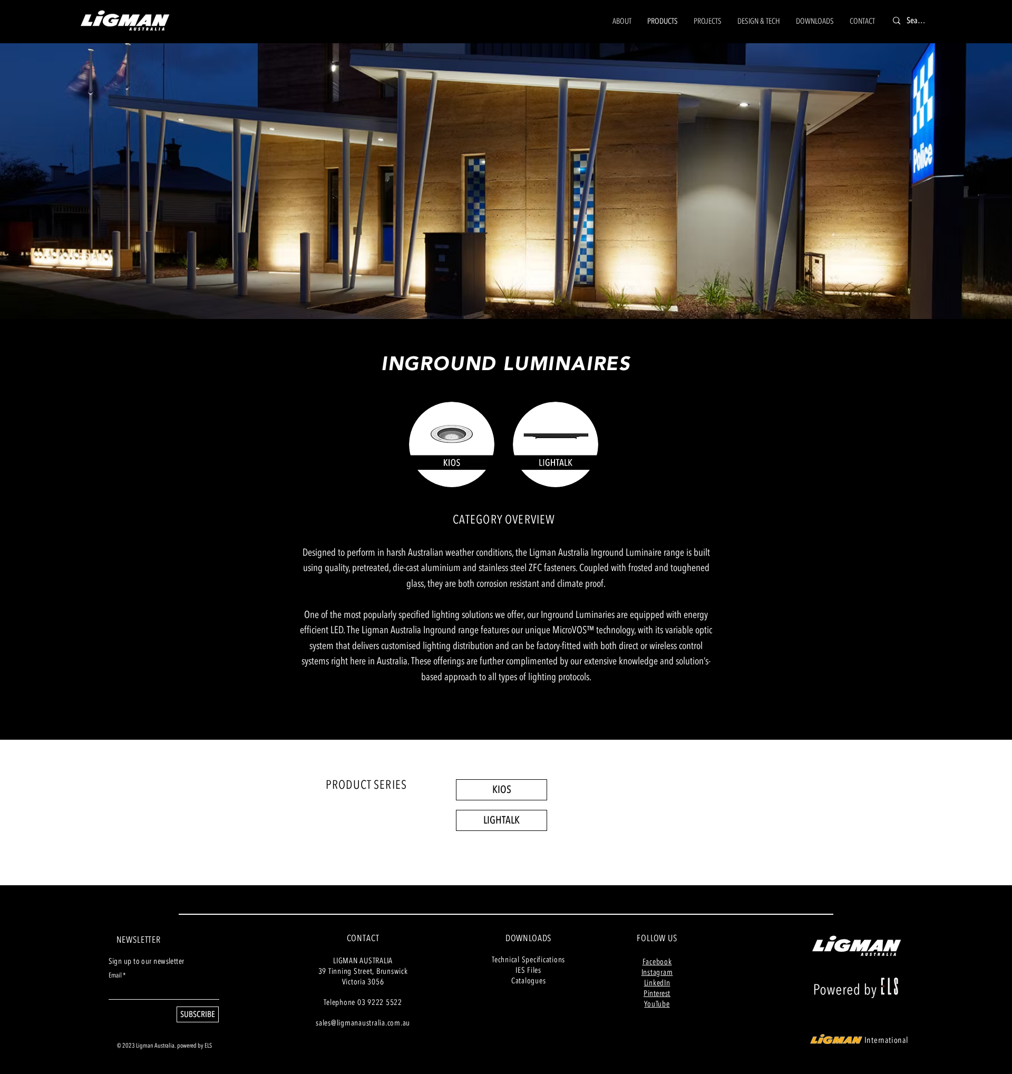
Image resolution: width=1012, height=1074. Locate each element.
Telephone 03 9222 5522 (363, 1002)
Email (115, 975)
